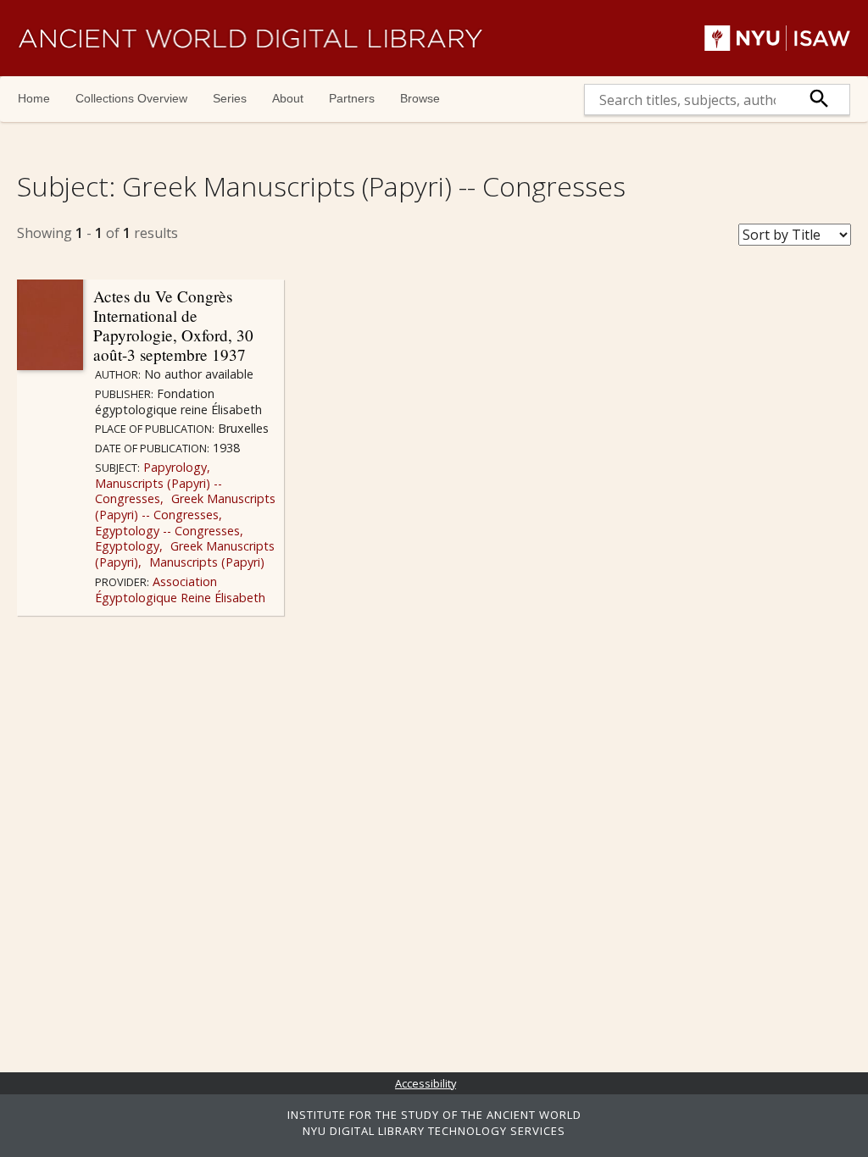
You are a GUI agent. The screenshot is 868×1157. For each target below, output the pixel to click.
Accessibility (425, 1083)
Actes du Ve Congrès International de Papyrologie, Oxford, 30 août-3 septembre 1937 (173, 325)
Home (34, 98)
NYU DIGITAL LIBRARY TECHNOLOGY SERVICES (434, 1130)
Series (230, 98)
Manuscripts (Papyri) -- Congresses (158, 491)
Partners (352, 98)
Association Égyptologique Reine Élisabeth (180, 589)
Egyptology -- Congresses (167, 531)
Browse (420, 98)
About (287, 98)
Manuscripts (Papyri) (205, 562)
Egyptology (127, 546)
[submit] (819, 99)
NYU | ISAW (777, 38)
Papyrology (173, 467)
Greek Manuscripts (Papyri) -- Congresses (185, 506)
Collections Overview (131, 98)
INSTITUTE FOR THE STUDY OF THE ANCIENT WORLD (434, 1114)
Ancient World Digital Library (250, 38)
